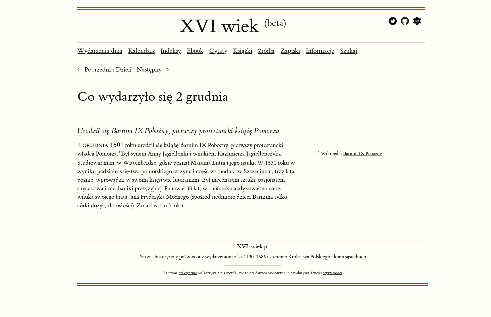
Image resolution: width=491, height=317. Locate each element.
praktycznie (187, 273)
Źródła (266, 51)
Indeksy (171, 51)
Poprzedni (97, 70)
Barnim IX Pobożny (362, 153)
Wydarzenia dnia (99, 51)
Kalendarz (141, 51)
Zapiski (290, 51)
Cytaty (218, 51)
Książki (242, 51)
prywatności (332, 273)
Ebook (195, 51)
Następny (149, 70)
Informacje (320, 51)
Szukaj (348, 51)
